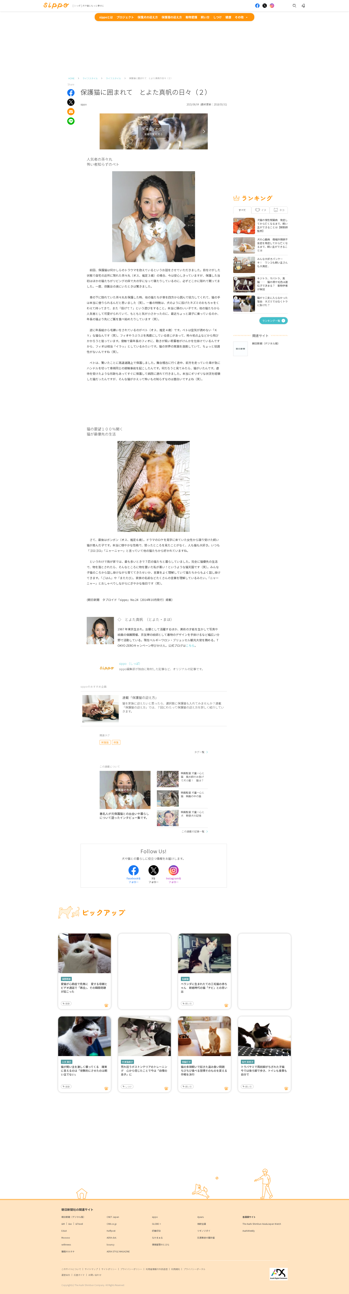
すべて (242, 210)
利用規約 (175, 1269)
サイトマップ (91, 1269)
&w (70, 1223)
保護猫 (105, 742)
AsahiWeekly (248, 1230)
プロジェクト (125, 17)
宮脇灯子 (186, 1061)
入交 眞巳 (66, 1061)
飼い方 (205, 17)
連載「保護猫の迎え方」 (140, 697)
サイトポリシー (109, 1269)
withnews (66, 1244)
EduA (64, 1230)
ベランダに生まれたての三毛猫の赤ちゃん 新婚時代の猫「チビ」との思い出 (204, 987)
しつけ (217, 17)
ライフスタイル (90, 78)
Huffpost (111, 1230)
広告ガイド (79, 1274)
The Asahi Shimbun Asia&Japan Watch (261, 1223)
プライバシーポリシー (131, 1269)
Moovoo (65, 1237)
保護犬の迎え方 (148, 17)
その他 (239, 17)
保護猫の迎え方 (172, 17)
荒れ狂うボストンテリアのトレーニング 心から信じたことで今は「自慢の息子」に (144, 1070)
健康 (228, 17)
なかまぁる (157, 1237)
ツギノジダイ (203, 1230)
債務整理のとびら (160, 1244)
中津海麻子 (127, 1061)
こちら (190, 645)
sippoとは (106, 17)
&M (63, 1223)
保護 (116, 742)
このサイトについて (71, 1269)
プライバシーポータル (194, 1269)
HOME (71, 78)
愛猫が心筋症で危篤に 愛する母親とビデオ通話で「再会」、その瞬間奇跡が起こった (84, 987)
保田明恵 (66, 978)
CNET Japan (113, 1216)
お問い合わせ (94, 1274)
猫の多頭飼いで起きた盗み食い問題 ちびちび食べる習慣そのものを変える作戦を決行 (204, 1070)
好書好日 (156, 1230)
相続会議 (201, 1223)
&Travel (79, 1223)
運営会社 (65, 1274)
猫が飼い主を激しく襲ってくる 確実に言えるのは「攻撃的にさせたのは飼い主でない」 (84, 1070)
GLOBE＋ (156, 1223)
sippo (155, 1216)
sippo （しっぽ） (130, 663)
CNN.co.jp (112, 1223)
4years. (200, 1216)
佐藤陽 (185, 978)
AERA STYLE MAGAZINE (118, 1251)
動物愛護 (191, 17)
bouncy (110, 1244)
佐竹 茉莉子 (247, 1061)
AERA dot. (112, 1237)
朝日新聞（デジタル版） (73, 1216)
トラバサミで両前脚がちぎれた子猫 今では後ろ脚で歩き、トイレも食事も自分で (264, 1070)
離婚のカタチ (68, 1251)
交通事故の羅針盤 (206, 1237)
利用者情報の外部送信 (157, 1269)
